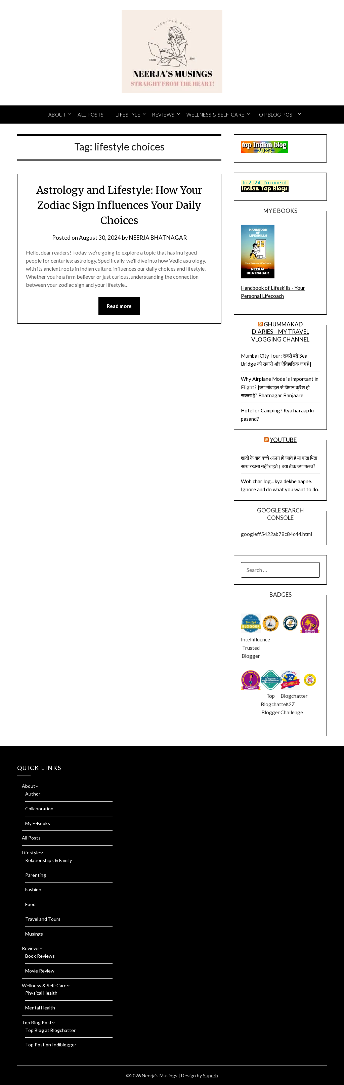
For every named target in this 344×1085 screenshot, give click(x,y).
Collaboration (39, 808)
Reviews (163, 114)
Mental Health (40, 1007)
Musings (34, 934)
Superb (210, 1075)
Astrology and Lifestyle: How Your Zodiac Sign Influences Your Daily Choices (119, 205)
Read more (119, 306)
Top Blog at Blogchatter (50, 1030)
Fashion (33, 889)
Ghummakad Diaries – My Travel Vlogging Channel (280, 332)
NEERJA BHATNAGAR (158, 237)
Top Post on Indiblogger (50, 1044)
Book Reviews (40, 956)
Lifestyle (128, 114)
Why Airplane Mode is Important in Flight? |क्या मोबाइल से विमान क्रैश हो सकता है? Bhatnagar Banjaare (279, 387)
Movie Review (39, 971)
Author (32, 794)
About (57, 114)
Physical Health (41, 993)
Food (30, 904)
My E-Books (37, 823)
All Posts (91, 114)
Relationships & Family (48, 860)
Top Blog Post (276, 114)
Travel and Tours (42, 919)
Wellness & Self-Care (215, 114)
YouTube (283, 439)
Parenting (35, 875)
